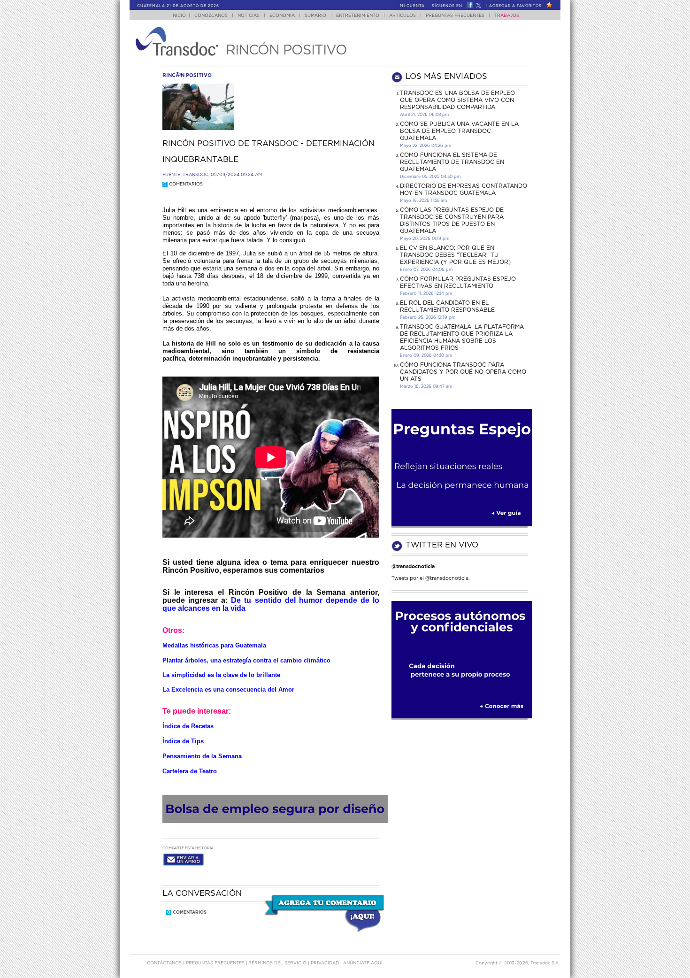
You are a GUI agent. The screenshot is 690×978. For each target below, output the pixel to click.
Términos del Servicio (278, 963)
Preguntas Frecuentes (455, 16)
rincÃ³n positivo (187, 75)
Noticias (249, 16)
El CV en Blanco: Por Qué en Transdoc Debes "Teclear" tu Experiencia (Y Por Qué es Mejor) (455, 255)
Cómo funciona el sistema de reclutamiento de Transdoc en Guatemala (452, 162)
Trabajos (506, 16)
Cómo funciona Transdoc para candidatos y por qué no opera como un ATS (463, 372)
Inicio (178, 16)
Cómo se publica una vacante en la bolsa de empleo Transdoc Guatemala (459, 131)
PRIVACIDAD (325, 963)
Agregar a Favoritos (515, 6)
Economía (282, 16)
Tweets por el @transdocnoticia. (430, 578)
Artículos (402, 16)
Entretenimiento (357, 16)
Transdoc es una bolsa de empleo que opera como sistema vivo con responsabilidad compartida (457, 100)
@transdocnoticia (413, 566)
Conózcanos (211, 16)
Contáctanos (165, 963)
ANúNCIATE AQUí (363, 963)
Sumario (315, 16)
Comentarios (183, 184)
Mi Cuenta (412, 6)
